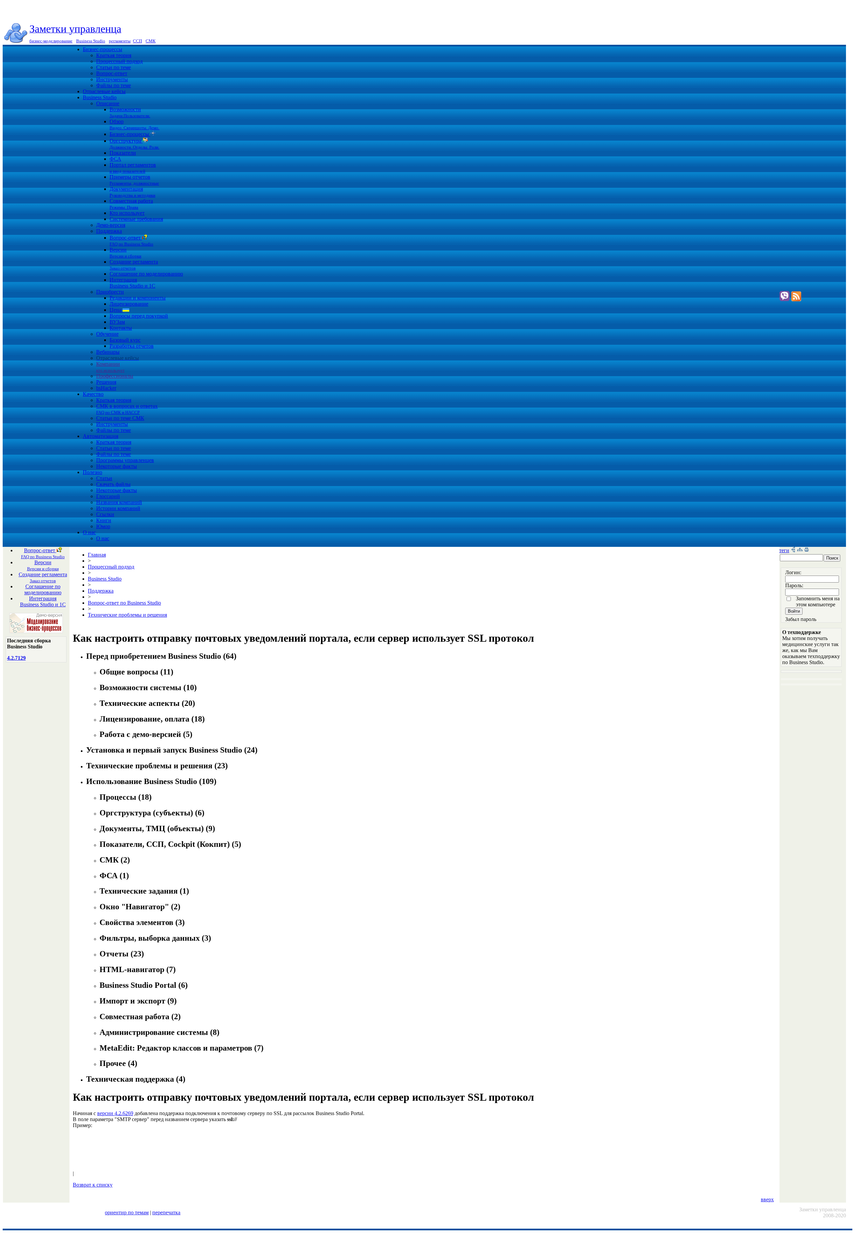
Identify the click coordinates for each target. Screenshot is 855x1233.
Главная (97, 555)
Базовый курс (125, 340)
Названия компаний (119, 502)
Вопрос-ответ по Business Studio (124, 603)
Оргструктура (134, 144)
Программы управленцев (125, 460)
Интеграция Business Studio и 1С (132, 283)
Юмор (103, 526)
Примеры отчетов (134, 180)
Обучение (107, 334)
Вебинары (108, 352)
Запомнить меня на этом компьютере (818, 601)
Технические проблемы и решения (127, 615)
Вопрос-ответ (111, 73)
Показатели (123, 153)
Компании (110, 367)
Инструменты (112, 79)
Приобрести (110, 292)
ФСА (115, 159)
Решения (106, 382)
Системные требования (136, 219)
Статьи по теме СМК (120, 418)
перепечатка (166, 1212)
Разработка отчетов (132, 346)
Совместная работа (131, 204)
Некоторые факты (116, 466)
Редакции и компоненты (138, 298)
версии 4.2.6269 (115, 1113)
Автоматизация (100, 436)
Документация (132, 192)
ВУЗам (117, 322)
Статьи (104, 478)
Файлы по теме (113, 85)
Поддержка (109, 231)
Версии (125, 253)
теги (784, 550)
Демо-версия (110, 225)
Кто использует (127, 213)
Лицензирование (129, 304)
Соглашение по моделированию (146, 274)
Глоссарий (108, 496)
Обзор (134, 124)
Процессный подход (119, 61)
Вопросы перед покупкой (139, 316)
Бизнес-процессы (102, 49)
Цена (116, 310)
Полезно (92, 472)
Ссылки (105, 514)
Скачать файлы (113, 484)
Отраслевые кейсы (104, 91)
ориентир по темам (127, 1212)
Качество (93, 394)
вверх (767, 1199)
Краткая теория (113, 55)
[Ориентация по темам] (793, 550)
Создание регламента (134, 265)
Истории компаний (118, 508)
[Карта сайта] (800, 550)
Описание (107, 103)
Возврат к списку (93, 1185)
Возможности (130, 112)
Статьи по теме (113, 67)
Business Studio (100, 97)
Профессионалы (114, 376)
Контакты (121, 328)
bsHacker (106, 388)
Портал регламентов (133, 168)
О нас (89, 532)
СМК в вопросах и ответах (127, 409)
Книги (103, 520)
